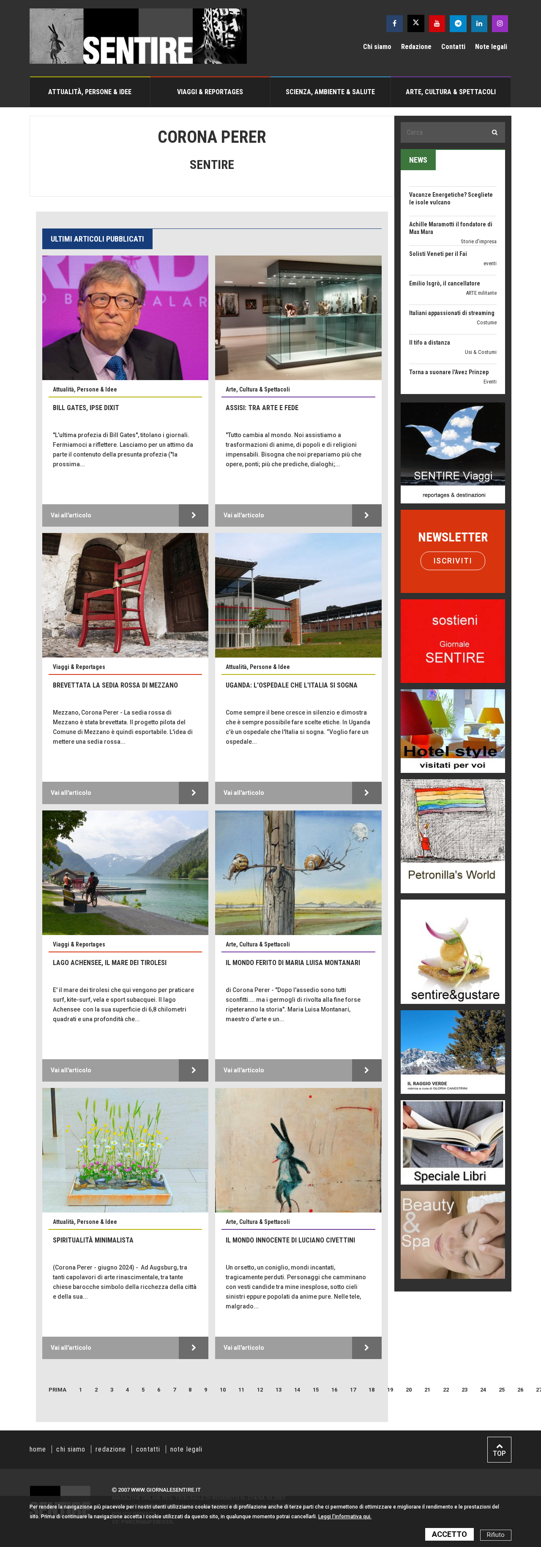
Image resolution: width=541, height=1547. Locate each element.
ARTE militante (481, 248)
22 (446, 1390)
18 (371, 1390)
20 (409, 1390)
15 (316, 1390)
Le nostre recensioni (475, 374)
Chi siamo (377, 47)
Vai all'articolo (71, 515)
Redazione (416, 47)
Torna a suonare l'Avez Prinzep (449, 327)
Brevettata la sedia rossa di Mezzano (115, 685)
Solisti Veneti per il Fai (438, 209)
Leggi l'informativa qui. (345, 1517)
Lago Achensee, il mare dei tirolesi (110, 963)
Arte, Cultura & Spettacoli (451, 92)
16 (334, 1390)
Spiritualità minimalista (93, 1240)
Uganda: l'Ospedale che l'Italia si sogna (292, 685)
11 (241, 1390)
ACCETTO (449, 1534)
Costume (487, 278)
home (38, 1449)
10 (223, 1390)
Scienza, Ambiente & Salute (330, 92)
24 (483, 1390)
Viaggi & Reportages (210, 92)
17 (353, 1390)
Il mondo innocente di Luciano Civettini (290, 1240)
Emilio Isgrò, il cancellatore (444, 239)
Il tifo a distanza (429, 298)
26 (520, 1390)
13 (278, 1390)
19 (390, 1390)
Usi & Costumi (481, 308)
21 (427, 1390)
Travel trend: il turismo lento (446, 386)
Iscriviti (453, 560)
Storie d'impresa (479, 197)
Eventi (490, 337)
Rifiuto (496, 1535)
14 (297, 1390)
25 (502, 1390)
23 (464, 1390)
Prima (57, 1390)
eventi (490, 219)
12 (260, 1390)
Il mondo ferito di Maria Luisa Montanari (293, 963)
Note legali (491, 47)
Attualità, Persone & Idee (89, 92)
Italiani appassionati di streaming (452, 268)
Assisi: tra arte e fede (262, 408)
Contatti (453, 47)
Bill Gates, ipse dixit (86, 408)
